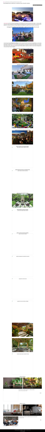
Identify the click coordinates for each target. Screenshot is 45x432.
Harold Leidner (6, 23)
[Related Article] (32, 383)
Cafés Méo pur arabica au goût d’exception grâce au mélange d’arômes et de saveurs (30, 412)
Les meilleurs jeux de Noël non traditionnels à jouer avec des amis (28, 416)
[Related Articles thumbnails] (10, 395)
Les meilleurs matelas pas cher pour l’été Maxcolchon (12, 413)
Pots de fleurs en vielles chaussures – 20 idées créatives (26, 389)
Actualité (19, 417)
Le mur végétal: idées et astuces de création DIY (12, 386)
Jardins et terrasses (21, 390)
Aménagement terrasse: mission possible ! (30, 386)
